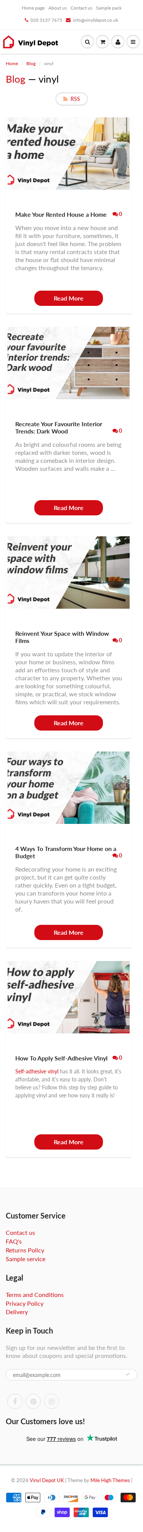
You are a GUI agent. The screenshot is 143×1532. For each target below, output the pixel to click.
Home (12, 63)
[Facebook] (14, 1401)
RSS (75, 99)
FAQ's (14, 1241)
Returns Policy (25, 1250)
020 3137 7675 (46, 20)
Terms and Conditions (35, 1294)
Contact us (81, 8)
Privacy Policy (24, 1303)
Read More (69, 298)
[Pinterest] (33, 1401)
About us (57, 8)
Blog (30, 63)
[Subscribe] (127, 1374)
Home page (33, 8)
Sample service (25, 1258)
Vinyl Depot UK (47, 1480)
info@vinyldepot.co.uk (95, 20)
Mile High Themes (110, 1480)
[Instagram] (51, 1401)
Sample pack (109, 8)
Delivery (17, 1311)
